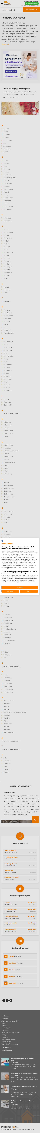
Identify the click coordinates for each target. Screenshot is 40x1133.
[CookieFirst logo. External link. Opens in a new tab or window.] (2, 541)
